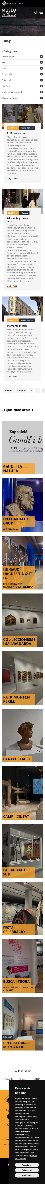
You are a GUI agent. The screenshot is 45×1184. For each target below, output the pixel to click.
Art (22, 62)
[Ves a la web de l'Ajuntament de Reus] (12, 3)
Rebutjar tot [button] (27, 1170)
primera (8, 390)
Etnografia (22, 74)
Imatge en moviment (22, 92)
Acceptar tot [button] (27, 1165)
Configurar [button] (27, 1175)
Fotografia (22, 80)
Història (22, 86)
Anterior (21, 390)
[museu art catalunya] (7, 1079)
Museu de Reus (22, 98)
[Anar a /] (9, 12)
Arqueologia (22, 56)
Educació (22, 68)
